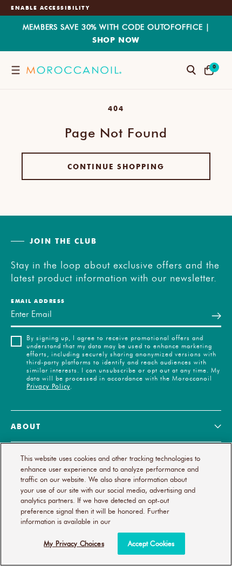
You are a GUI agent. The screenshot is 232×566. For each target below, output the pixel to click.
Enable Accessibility (50, 7)
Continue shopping (116, 166)
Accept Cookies (151, 543)
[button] (15, 70)
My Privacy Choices (74, 543)
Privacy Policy (48, 386)
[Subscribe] (216, 315)
